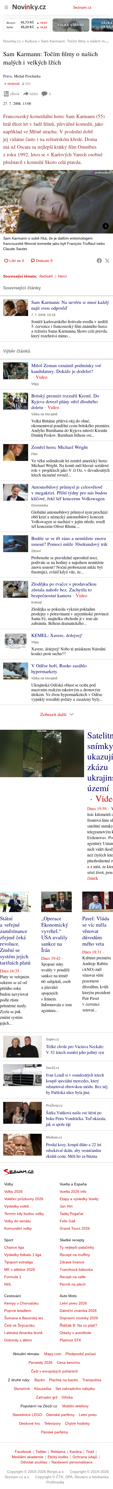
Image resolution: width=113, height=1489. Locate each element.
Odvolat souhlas (33, 1462)
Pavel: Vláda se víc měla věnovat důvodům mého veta (95, 931)
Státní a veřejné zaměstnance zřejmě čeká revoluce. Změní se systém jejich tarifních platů (15, 940)
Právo (7, 76)
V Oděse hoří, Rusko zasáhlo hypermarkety (59, 668)
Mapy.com (52, 1354)
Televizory (52, 1423)
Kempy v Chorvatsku (21, 1303)
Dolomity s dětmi (18, 1340)
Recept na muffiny (75, 1255)
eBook (14, 93)
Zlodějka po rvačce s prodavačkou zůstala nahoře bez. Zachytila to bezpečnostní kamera (63, 589)
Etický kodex (58, 1457)
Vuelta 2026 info (73, 1191)
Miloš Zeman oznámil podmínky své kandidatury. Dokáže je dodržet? (66, 368)
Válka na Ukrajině (44, 414)
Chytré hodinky (77, 1423)
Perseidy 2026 (41, 1362)
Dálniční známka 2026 (78, 1310)
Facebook (23, 1451)
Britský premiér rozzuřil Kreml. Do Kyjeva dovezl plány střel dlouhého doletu (65, 401)
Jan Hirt (66, 1206)
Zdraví (36, 551)
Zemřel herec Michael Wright (59, 447)
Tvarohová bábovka (76, 1269)
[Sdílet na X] (107, 260)
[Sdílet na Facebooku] (99, 260)
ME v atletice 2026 (19, 1269)
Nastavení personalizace (72, 1462)
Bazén (39, 1380)
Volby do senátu (17, 1221)
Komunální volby (18, 1228)
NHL (8, 1284)
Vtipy (35, 384)
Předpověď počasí (80, 1354)
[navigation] (6, 7)
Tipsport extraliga (18, 1262)
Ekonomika (39, 505)
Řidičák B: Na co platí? (78, 1325)
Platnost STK (70, 1340)
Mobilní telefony (75, 1406)
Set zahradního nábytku (75, 1388)
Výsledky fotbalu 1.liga (22, 1255)
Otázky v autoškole (75, 1333)
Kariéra (76, 1451)
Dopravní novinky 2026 (79, 1318)
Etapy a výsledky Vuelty (79, 1199)
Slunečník (22, 1388)
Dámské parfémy (60, 1415)
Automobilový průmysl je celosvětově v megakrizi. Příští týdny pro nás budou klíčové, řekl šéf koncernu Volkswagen (69, 493)
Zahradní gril (46, 1397)
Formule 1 (12, 1277)
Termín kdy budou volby (24, 1213)
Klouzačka (42, 1388)
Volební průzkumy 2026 (23, 1199)
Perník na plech (73, 1284)
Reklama (58, 1451)
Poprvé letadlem (17, 1310)
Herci (62, 276)
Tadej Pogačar (72, 1213)
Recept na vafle (73, 1277)
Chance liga (14, 1247)
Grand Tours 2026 (75, 1228)
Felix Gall (67, 1221)
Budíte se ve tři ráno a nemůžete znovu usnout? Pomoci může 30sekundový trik (69, 541)
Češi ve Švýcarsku (19, 1325)
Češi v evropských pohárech (54, 1371)
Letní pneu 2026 (73, 1303)
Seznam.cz (82, 7)
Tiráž (90, 1451)
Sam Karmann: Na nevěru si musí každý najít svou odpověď (70, 305)
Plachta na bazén (63, 1380)
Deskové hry (29, 1423)
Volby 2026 (13, 1191)
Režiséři (46, 276)
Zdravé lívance (72, 1262)
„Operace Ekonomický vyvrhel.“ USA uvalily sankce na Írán (54, 934)
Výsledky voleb (16, 1206)
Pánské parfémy (54, 1432)
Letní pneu (88, 1415)
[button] (56, 201)
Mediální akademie (27, 1457)
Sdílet (33, 93)
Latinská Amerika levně (23, 1333)
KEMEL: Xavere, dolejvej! (57, 635)
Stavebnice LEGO (27, 1415)
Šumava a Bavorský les (23, 1318)
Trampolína (91, 1380)
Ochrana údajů (85, 1457)
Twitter (41, 1451)
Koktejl (36, 602)
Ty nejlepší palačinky (77, 1247)
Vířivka (67, 1397)
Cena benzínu (68, 1362)
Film (34, 454)
